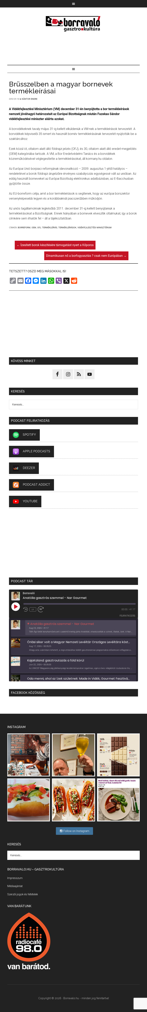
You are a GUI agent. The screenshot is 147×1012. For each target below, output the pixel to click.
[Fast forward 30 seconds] (42, 609)
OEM (34, 227)
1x (33, 609)
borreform (24, 227)
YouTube (30, 501)
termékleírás (49, 227)
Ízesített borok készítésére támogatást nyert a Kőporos (55, 245)
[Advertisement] (73, 48)
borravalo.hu (73, 23)
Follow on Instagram (76, 831)
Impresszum (15, 878)
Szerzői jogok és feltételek (22, 894)
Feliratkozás (127, 615)
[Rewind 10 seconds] (25, 609)
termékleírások (67, 227)
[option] (73, 628)
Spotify (29, 434)
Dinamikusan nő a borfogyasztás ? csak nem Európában (86, 256)
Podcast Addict (36, 484)
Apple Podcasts (36, 451)
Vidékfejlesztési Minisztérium (95, 227)
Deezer (29, 468)
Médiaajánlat (15, 886)
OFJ (39, 227)
